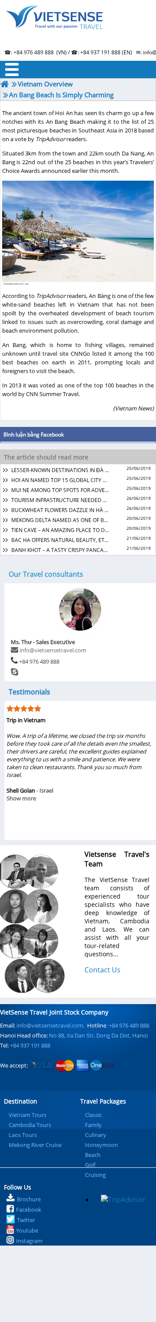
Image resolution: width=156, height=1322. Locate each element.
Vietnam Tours (27, 1115)
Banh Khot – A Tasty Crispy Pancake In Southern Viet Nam (60, 550)
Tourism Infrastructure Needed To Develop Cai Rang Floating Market (60, 500)
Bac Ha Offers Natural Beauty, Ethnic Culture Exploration (60, 540)
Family (93, 1125)
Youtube (27, 1230)
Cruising (95, 1175)
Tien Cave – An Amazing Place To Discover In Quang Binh (60, 530)
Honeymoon (101, 1145)
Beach (93, 1155)
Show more (21, 798)
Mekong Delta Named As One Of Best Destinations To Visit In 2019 (60, 520)
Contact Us (102, 970)
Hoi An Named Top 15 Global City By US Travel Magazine (60, 480)
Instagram (29, 1241)
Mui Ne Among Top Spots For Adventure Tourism (60, 490)
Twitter (26, 1220)
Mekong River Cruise (35, 1145)
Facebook (28, 1209)
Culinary (95, 1135)
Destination (20, 1101)
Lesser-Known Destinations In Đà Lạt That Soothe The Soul (60, 470)
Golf (90, 1165)
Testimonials (29, 692)
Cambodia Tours (30, 1125)
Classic (93, 1115)
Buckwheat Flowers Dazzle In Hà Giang (60, 510)
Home (78, 28)
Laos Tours (23, 1135)
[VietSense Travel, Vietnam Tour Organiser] (4, 84)
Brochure (29, 1199)
